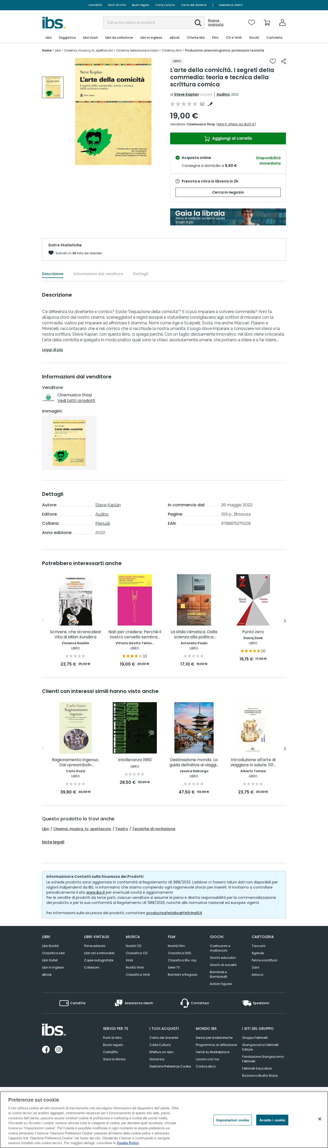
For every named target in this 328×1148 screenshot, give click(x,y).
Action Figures (221, 984)
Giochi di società (223, 965)
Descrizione (52, 273)
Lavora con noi (207, 1059)
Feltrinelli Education (257, 1068)
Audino (223, 94)
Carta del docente (194, 5)
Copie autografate (98, 960)
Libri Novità (50, 946)
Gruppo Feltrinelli (255, 1037)
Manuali (102, 523)
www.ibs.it (95, 892)
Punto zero (253, 632)
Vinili (129, 960)
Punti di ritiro (117, 5)
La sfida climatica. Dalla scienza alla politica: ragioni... (194, 634)
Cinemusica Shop (201, 124)
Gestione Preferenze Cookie (170, 1066)
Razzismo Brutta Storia (260, 1075)
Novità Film (176, 946)
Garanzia (156, 1059)
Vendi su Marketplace (212, 1052)
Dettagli (140, 273)
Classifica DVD (179, 953)
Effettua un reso (161, 1052)
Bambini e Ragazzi (182, 974)
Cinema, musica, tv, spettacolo (82, 828)
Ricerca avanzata (215, 22)
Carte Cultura (165, 5)
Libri (45, 828)
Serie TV (174, 967)
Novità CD (133, 946)
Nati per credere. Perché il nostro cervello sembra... (134, 634)
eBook (47, 974)
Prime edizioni (94, 946)
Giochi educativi (223, 957)
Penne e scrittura (264, 960)
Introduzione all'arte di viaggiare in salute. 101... (253, 762)
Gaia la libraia (114, 1059)
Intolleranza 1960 (135, 760)
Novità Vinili (135, 967)
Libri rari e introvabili (99, 953)
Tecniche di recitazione (153, 828)
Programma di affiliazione (216, 1045)
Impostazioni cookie (232, 1119)
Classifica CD (136, 953)
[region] (164, 1119)
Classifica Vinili (138, 974)
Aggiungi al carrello (231, 138)
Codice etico (206, 1066)
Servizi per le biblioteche (214, 1037)
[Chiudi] (319, 1119)
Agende (258, 953)
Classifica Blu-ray (182, 960)
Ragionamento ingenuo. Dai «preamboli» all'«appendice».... (75, 762)
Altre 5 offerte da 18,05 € (236, 124)
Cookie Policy (128, 1142)
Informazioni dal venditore (98, 273)
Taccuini (258, 946)
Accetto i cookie (272, 1119)
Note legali (53, 842)
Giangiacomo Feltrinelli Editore (260, 1047)
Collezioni (91, 967)
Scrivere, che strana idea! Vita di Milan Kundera (75, 634)
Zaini (255, 967)
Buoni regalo (140, 5)
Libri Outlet (50, 960)
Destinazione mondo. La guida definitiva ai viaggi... (194, 762)
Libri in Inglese (53, 967)
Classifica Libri (53, 953)
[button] (198, 22)
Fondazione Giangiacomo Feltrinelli (263, 1058)
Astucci (257, 974)
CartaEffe (95, 5)
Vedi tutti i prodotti (76, 401)
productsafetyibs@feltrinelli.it (174, 912)
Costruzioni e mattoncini (220, 948)
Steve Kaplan (186, 94)
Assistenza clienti (231, 5)
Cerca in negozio (228, 192)
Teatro (121, 828)
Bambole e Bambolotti (218, 974)
